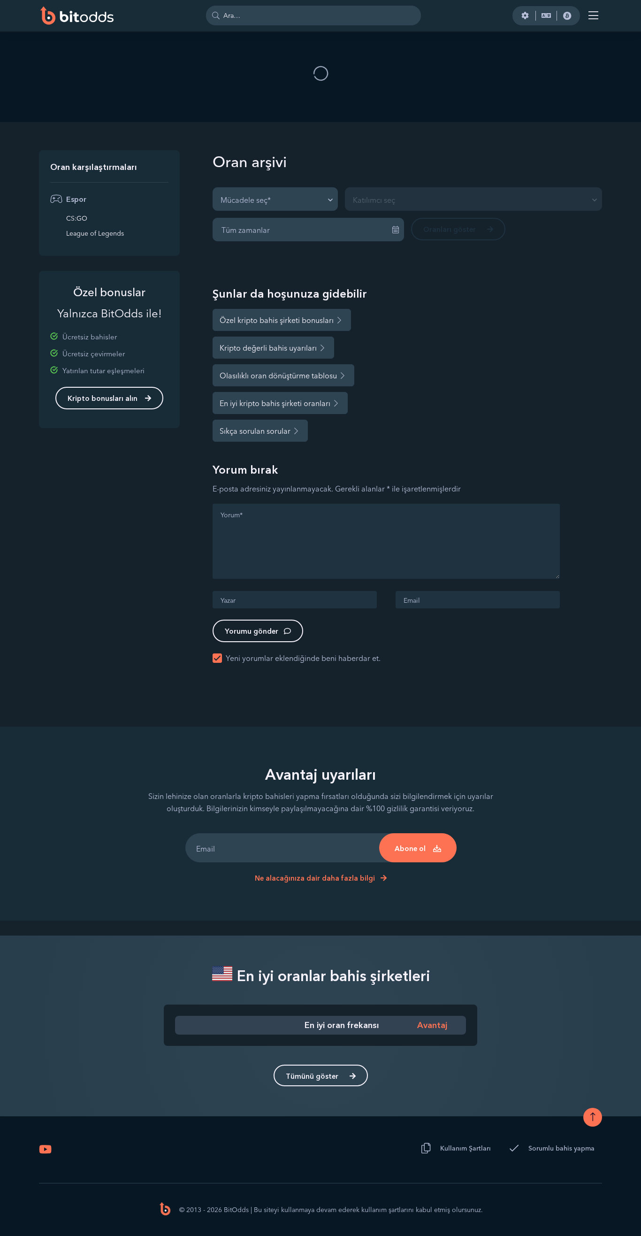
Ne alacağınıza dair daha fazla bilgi (316, 878)
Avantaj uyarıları (320, 774)
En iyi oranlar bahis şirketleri (331, 976)
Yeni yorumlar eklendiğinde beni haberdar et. (303, 658)
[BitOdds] (76, 15)
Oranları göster (449, 229)
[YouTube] (45, 1149)
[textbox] (248, 199)
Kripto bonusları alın (102, 398)
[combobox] (275, 199)
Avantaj (432, 1025)
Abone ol (410, 848)
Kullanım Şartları (465, 1148)
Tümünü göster (312, 1076)
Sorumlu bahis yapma (561, 1148)
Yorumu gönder (251, 631)
